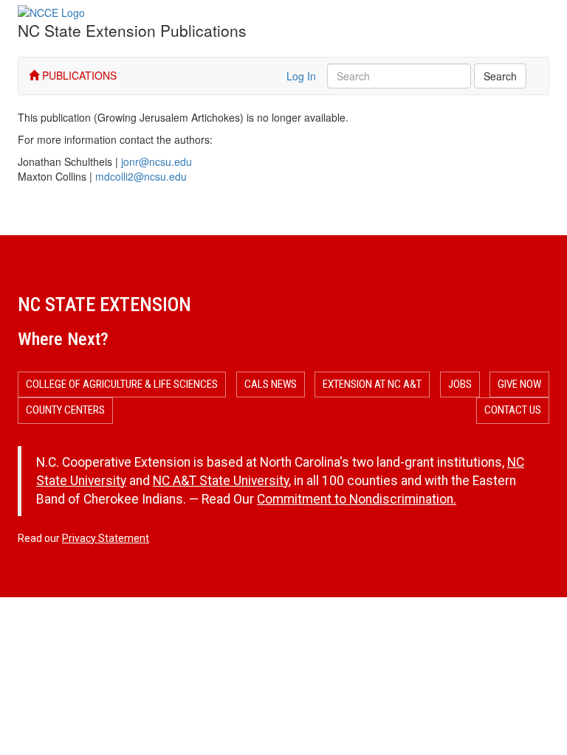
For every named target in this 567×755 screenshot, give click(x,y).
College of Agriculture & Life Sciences (122, 384)
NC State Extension (104, 304)
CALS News (270, 384)
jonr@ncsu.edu (156, 161)
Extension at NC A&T (372, 384)
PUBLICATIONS (78, 75)
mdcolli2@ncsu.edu (141, 176)
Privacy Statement (105, 538)
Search (500, 76)
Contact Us (512, 410)
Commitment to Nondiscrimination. (356, 499)
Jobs (460, 384)
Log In (301, 76)
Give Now (519, 384)
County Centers (65, 410)
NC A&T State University (221, 480)
